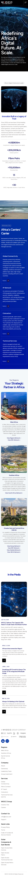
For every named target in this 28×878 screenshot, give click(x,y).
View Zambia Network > (14, 550)
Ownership (4, 768)
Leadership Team (6, 771)
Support (3, 819)
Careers (3, 807)
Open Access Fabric (5, 854)
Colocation (4, 792)
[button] (26, 3)
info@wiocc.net (6, 817)
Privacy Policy (5, 827)
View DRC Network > (14, 440)
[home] (6, 2)
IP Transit (4, 789)
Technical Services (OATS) (7, 796)
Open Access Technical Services (7, 859)
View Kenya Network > (14, 546)
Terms (3, 830)
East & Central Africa (5, 757)
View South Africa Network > (14, 493)
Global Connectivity (5, 783)
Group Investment (6, 774)
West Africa (4, 750)
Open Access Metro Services (7, 863)
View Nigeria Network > (14, 438)
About (3, 766)
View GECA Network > (14, 552)
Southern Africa (6, 753)
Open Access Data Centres (6, 849)
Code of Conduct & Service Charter (7, 834)
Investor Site (5, 805)
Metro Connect (6, 786)
